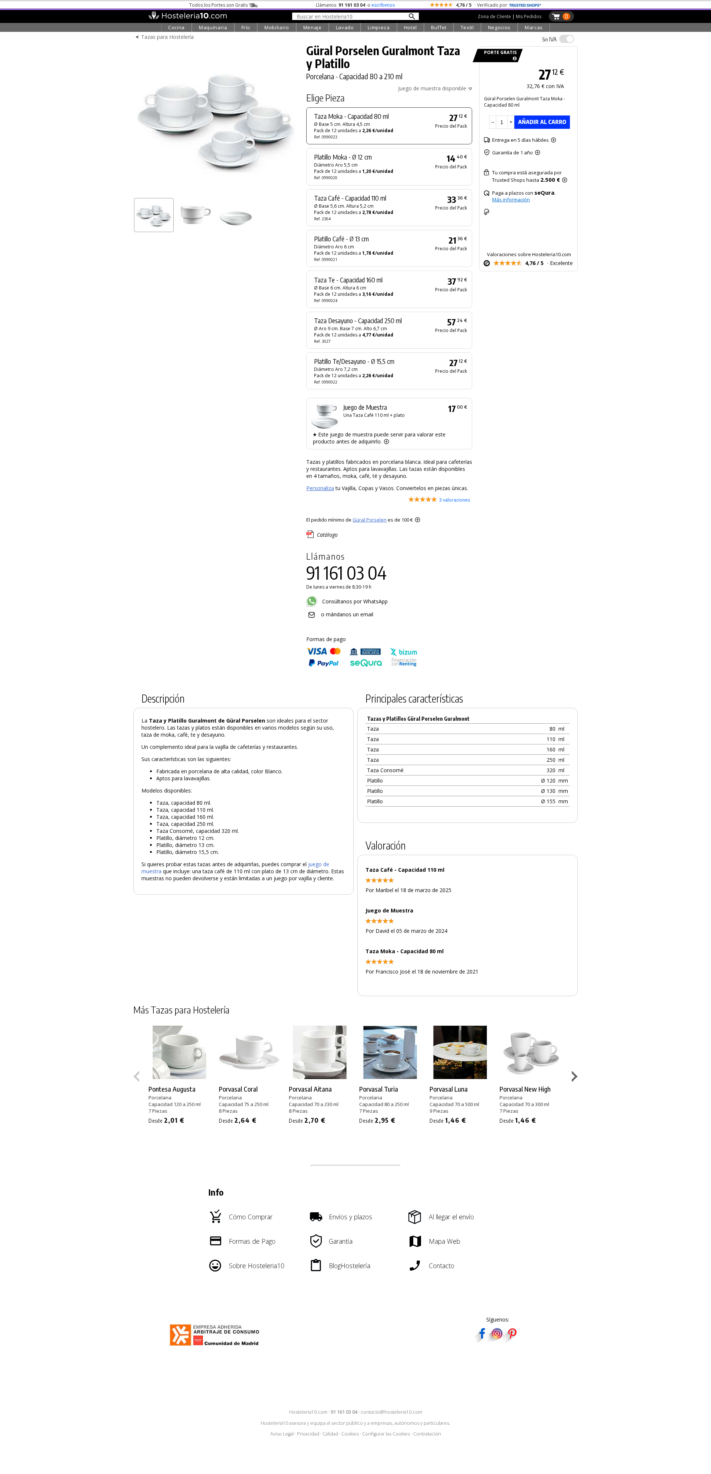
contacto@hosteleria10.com (391, 1412)
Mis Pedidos (528, 16)
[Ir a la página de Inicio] (187, 18)
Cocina (176, 27)
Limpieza (379, 27)
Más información (511, 199)
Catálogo (327, 534)
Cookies (350, 1434)
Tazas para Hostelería (167, 36)
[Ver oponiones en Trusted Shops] (525, 5)
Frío (246, 27)
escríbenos (383, 5)
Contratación (427, 1434)
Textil (467, 27)
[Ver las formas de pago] (361, 665)
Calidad (330, 1434)
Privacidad (308, 1434)
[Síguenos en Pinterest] (511, 1340)
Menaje (312, 27)
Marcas (534, 27)
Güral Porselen (370, 519)
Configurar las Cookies (386, 1434)
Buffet (439, 27)
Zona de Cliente (494, 16)
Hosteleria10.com (308, 1412)
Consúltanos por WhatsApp (354, 601)
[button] (576, 1078)
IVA (549, 39)
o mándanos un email (347, 614)
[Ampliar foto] (216, 191)
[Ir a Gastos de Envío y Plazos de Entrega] (513, 59)
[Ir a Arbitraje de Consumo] (216, 1346)
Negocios (499, 27)
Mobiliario (276, 27)
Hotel (410, 27)
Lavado (345, 27)
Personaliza (320, 488)
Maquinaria (213, 27)
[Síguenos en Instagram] (497, 1340)
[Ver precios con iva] (566, 39)
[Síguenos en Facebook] (482, 1340)
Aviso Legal (282, 1434)
